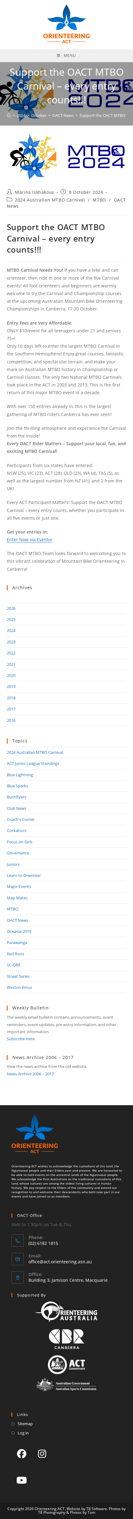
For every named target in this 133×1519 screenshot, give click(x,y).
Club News (16, 808)
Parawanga (17, 942)
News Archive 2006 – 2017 (30, 1074)
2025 (11, 619)
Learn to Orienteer (24, 875)
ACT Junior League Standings (33, 763)
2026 (11, 608)
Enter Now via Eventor (30, 539)
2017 (11, 709)
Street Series (18, 976)
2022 (11, 653)
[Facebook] (21, 1453)
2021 (11, 664)
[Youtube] (21, 1480)
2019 (11, 686)
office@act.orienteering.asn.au (60, 1262)
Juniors (13, 864)
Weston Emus (19, 987)
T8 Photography (51, 1512)
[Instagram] (42, 1453)
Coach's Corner (21, 819)
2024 (11, 630)
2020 (11, 675)
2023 (11, 642)
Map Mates (17, 898)
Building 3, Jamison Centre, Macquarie (68, 1280)
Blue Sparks (17, 786)
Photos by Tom (82, 1512)
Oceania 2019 (19, 931)
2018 (11, 698)
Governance (18, 853)
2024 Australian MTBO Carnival (50, 200)
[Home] (9, 115)
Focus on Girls (19, 842)
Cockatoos (16, 830)
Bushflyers (16, 797)
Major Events (19, 886)
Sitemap (25, 1423)
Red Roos (15, 954)
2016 (11, 720)
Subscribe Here (21, 1038)
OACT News (17, 920)
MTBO (99, 200)
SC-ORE (13, 965)
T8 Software (96, 1508)
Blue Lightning (20, 774)
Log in (23, 1433)
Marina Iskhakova (34, 192)
